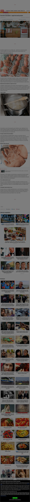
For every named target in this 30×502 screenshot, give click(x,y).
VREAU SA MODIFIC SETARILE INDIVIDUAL (15, 499)
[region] (15, 491)
